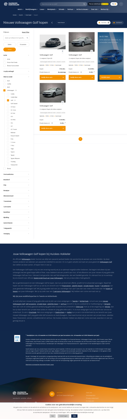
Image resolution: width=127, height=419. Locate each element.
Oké (74, 416)
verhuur (64, 304)
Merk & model (8, 77)
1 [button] (80, 139)
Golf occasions (31, 304)
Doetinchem (59, 312)
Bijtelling (6, 217)
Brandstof (7, 180)
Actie (5, 55)
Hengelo (107, 304)
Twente (75, 301)
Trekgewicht (8, 228)
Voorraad (28, 15)
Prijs (5, 185)
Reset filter (25, 32)
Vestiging (7, 234)
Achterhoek (84, 301)
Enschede (32, 312)
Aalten (69, 312)
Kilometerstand (8, 196)
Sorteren (119, 22)
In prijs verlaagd (9, 71)
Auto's (21, 15)
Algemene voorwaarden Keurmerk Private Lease (40, 364)
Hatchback (61, 22)
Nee (52, 416)
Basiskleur (7, 212)
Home (15, 15)
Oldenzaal (79, 307)
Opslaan (104, 22)
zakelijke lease (52, 304)
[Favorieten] (121, 4)
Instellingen (63, 416)
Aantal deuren (8, 223)
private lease (41, 304)
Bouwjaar (6, 190)
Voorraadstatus (8, 174)
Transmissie (7, 201)
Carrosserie (7, 207)
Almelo (107, 307)
